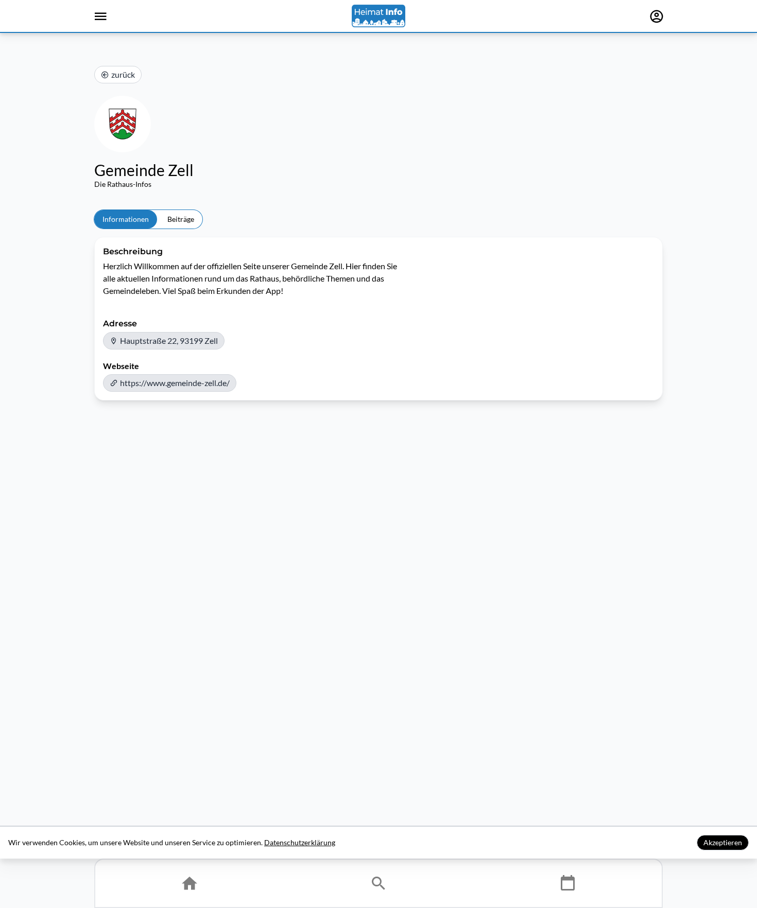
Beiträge (180, 219)
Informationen (125, 219)
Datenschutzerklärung (299, 842)
